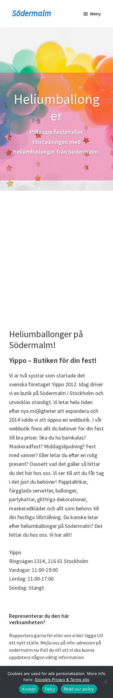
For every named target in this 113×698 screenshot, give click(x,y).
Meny (95, 14)
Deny (50, 688)
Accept (29, 688)
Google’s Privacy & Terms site (62, 679)
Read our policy (79, 688)
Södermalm (31, 13)
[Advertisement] (56, 250)
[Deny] (105, 682)
